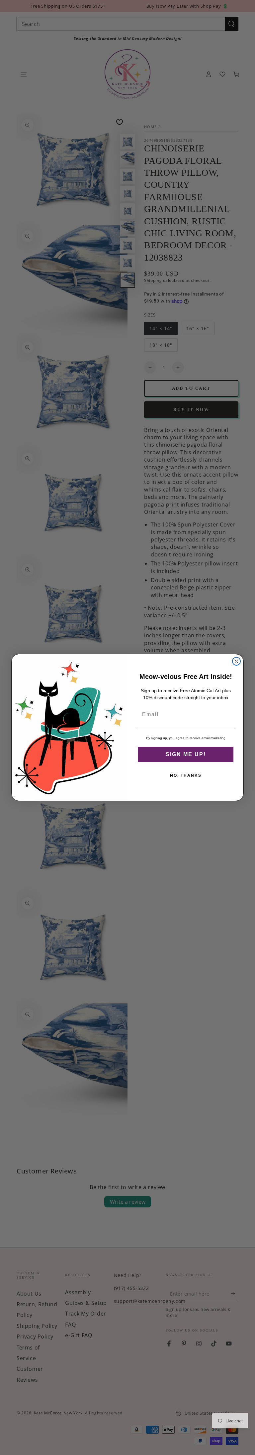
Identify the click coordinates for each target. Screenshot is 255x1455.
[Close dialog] (236, 661)
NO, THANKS (186, 775)
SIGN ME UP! (186, 754)
